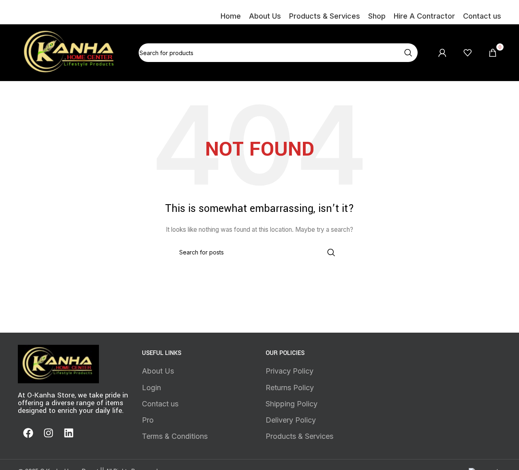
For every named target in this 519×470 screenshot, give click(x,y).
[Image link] (58, 363)
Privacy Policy (289, 371)
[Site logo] (70, 52)
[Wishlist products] (467, 53)
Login (151, 387)
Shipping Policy (291, 404)
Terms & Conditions (175, 436)
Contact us (160, 404)
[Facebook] (28, 433)
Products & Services (299, 436)
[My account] (442, 53)
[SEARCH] (408, 52)
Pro (148, 420)
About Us (158, 371)
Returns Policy (290, 387)
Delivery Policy (291, 420)
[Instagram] (48, 433)
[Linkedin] (68, 433)
